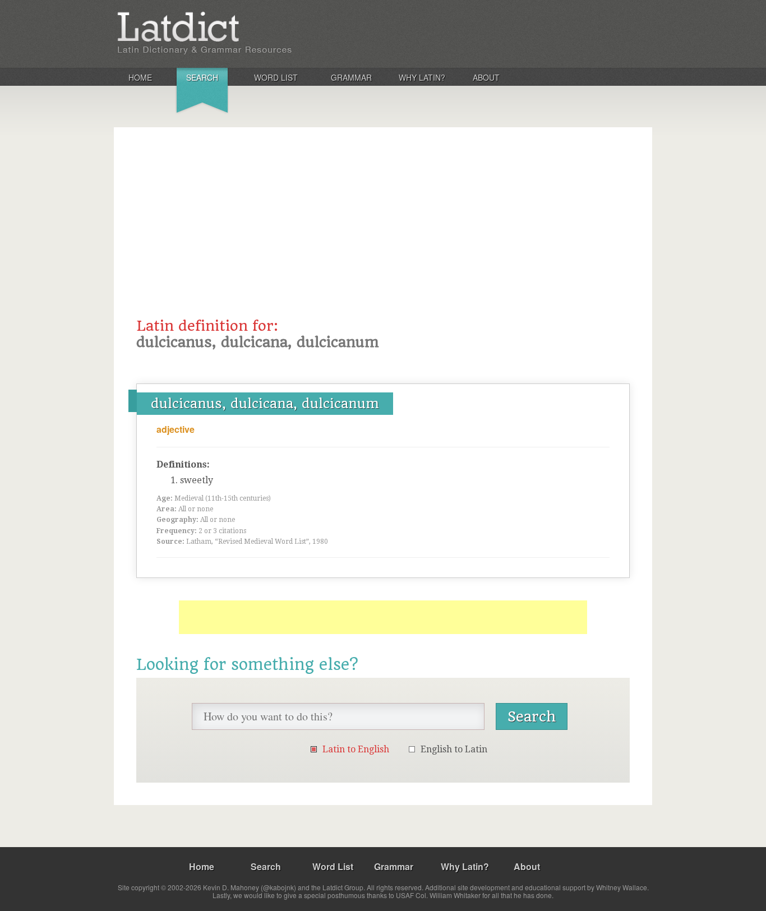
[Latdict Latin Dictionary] (262, 33)
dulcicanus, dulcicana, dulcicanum (265, 403)
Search (202, 77)
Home (140, 77)
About (486, 77)
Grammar (351, 77)
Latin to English (355, 749)
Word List (276, 77)
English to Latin (454, 749)
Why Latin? (422, 77)
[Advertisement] (383, 233)
